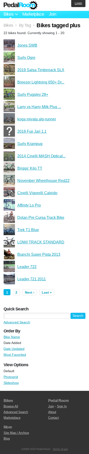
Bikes (8, 25)
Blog (7, 438)
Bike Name (12, 337)
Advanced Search (17, 322)
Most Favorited (15, 355)
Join (52, 14)
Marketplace (33, 14)
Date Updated (14, 349)
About (52, 412)
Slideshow (11, 383)
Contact (53, 417)
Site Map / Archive (16, 433)
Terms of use (60, 449)
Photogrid (11, 377)
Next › (29, 292)
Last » (47, 292)
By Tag (25, 25)
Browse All (11, 406)
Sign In (62, 406)
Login (78, 3)
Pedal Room (21, 5)
